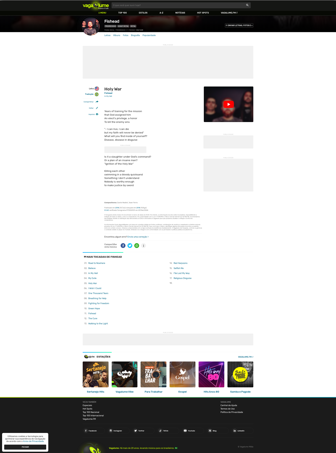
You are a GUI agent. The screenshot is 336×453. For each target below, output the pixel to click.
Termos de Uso (227, 409)
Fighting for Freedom (98, 303)
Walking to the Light (98, 323)
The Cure (92, 318)
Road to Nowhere (96, 263)
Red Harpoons (180, 263)
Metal (133, 26)
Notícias (180, 13)
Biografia (135, 35)
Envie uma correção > (138, 237)
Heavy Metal (123, 26)
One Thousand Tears (98, 293)
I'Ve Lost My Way (182, 273)
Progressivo (110, 26)
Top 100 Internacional (93, 415)
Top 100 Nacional (91, 412)
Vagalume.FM (228, 13)
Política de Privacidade (231, 412)
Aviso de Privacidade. (33, 441)
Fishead (111, 21)
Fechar (25, 447)
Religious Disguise (182, 278)
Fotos (125, 35)
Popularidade (149, 35)
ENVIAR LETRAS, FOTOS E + (240, 25)
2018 (117, 208)
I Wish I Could (94, 288)
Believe (92, 268)
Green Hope (94, 308)
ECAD (106, 210)
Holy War (92, 283)
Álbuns (116, 35)
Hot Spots (203, 13)
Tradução (89, 94)
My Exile (92, 278)
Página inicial (109, 30)
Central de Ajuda (228, 405)
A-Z (161, 13)
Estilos (143, 13)
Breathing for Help (97, 298)
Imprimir (92, 114)
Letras (107, 35)
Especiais (87, 405)
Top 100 (122, 13)
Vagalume (96, 5)
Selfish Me (179, 268)
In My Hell (93, 273)
